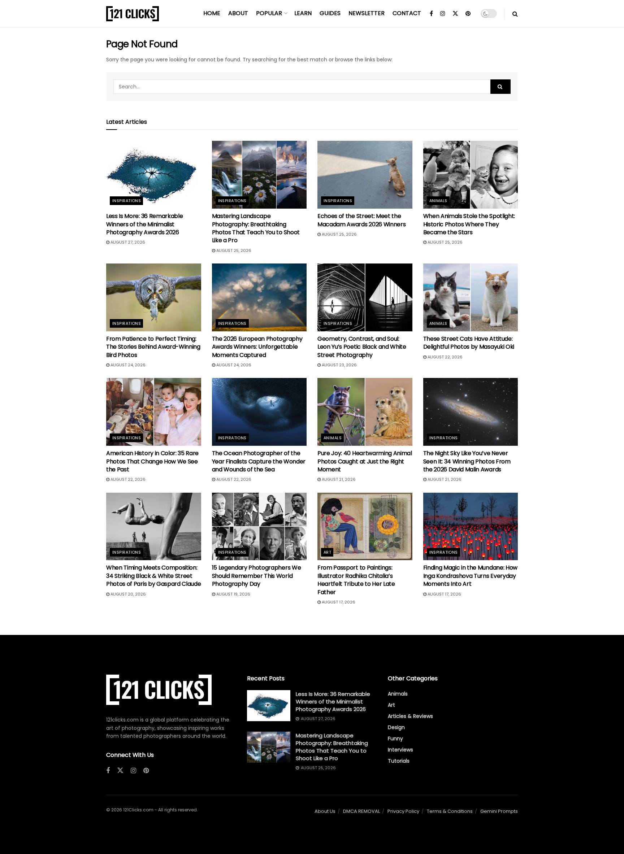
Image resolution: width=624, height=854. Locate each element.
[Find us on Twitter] (455, 13)
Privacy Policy (403, 811)
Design (396, 727)
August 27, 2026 (127, 242)
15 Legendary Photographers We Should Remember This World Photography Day (256, 575)
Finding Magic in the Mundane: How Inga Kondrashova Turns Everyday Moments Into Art (470, 575)
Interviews (400, 749)
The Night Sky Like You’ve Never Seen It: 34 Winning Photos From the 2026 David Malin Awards (467, 461)
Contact (407, 13)
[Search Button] (515, 14)
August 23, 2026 (339, 365)
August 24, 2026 (127, 365)
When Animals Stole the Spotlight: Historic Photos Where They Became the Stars (469, 224)
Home (211, 13)
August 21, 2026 (338, 479)
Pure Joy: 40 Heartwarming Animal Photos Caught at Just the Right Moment (364, 461)
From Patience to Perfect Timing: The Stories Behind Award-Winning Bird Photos (153, 347)
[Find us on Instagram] (442, 13)
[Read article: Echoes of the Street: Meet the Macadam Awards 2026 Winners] (364, 175)
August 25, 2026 (233, 250)
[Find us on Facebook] (431, 13)
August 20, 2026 (127, 594)
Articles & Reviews (410, 716)
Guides (330, 13)
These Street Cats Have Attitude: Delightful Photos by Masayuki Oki (468, 343)
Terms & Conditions (450, 811)
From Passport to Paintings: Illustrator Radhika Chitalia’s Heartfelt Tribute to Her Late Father (356, 579)
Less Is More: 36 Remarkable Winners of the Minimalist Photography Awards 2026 (144, 224)
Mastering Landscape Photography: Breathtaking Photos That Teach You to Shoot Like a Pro (256, 228)
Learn (303, 13)
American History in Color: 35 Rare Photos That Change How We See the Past (152, 461)
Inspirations (126, 201)
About (238, 13)
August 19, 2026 (232, 594)
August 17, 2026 (338, 602)
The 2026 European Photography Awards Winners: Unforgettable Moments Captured (257, 347)
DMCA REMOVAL (361, 811)
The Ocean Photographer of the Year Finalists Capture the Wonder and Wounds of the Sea (259, 461)
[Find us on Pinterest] (468, 13)
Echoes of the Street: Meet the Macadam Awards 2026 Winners (361, 220)
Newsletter (366, 13)
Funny (395, 738)
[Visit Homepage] (132, 13)
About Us (325, 811)
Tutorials (399, 760)
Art (327, 552)
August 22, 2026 (444, 357)
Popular (269, 13)
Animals (438, 201)
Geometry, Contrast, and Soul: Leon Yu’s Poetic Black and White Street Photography (361, 347)
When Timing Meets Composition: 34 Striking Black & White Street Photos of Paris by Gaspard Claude (153, 575)
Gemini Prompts (499, 811)
